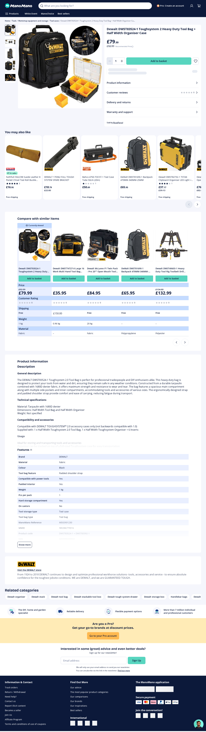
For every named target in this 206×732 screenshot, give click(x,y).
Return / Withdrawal (15, 692)
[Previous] (176, 342)
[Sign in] (191, 5)
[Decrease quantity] (110, 61)
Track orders (11, 687)
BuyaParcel (118, 122)
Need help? (10, 696)
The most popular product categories (89, 692)
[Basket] (199, 5)
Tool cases (54, 20)
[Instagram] (152, 715)
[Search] (42, 6)
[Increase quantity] (122, 61)
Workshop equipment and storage (33, 20)
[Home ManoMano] (19, 5)
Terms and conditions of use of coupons (25, 724)
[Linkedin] (138, 715)
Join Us (8, 714)
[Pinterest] (160, 715)
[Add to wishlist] (196, 61)
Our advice (75, 687)
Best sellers (76, 710)
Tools (14, 20)
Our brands (76, 701)
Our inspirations (78, 705)
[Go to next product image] (95, 66)
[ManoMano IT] (80, 723)
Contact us (10, 701)
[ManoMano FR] (72, 723)
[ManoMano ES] (94, 723)
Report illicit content (15, 705)
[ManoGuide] (199, 724)
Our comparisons (79, 696)
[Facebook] (145, 715)
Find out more (124, 670)
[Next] (197, 204)
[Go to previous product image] (24, 66)
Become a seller (13, 710)
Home (7, 20)
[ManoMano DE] (87, 723)
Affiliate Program (13, 719)
